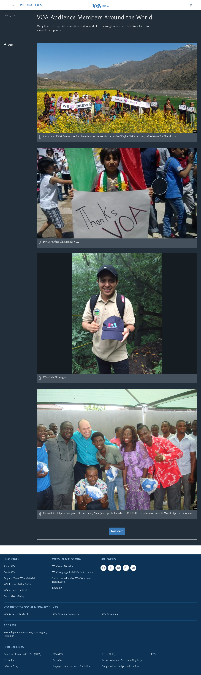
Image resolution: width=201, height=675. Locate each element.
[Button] (8, 46)
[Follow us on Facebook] (103, 568)
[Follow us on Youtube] (118, 568)
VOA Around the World (16, 590)
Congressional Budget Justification (120, 666)
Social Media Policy (14, 596)
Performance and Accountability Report (123, 660)
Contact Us (9, 572)
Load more (117, 531)
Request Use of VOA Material (19, 578)
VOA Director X (110, 614)
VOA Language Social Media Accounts (72, 572)
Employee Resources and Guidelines (72, 666)
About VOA (10, 566)
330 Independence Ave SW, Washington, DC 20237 (25, 635)
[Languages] (191, 5)
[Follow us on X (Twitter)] (111, 568)
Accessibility (109, 654)
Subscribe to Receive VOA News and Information (71, 580)
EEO (153, 654)
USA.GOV (58, 654)
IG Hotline (9, 660)
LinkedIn (57, 588)
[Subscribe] (133, 568)
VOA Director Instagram (66, 614)
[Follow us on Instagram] (126, 568)
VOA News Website (62, 566)
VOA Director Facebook (16, 614)
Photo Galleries (31, 5)
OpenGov (58, 660)
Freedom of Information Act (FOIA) (22, 654)
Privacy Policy (11, 666)
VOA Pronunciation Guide (17, 584)
